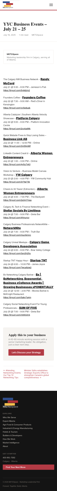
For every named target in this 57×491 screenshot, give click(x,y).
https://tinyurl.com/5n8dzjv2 (16, 90)
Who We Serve (9, 417)
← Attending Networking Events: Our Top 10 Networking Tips (12, 374)
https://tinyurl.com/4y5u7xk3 (16, 164)
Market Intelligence (11, 443)
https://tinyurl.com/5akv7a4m (17, 297)
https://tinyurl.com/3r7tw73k (16, 181)
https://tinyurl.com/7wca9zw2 (17, 267)
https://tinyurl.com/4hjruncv (16, 217)
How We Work (9, 439)
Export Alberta (9, 421)
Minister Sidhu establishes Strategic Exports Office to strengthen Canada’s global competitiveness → (36, 374)
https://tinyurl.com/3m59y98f (17, 146)
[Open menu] (51, 5)
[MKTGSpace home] (8, 4)
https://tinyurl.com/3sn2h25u (17, 253)
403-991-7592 (9, 457)
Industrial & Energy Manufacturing (18, 428)
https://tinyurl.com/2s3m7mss (17, 200)
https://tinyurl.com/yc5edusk (16, 107)
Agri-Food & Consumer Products (17, 425)
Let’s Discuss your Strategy (26, 352)
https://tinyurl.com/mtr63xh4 (16, 314)
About (5, 446)
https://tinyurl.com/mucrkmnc (17, 235)
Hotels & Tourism (10, 432)
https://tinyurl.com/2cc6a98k (16, 128)
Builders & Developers (12, 435)
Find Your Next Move (15, 467)
